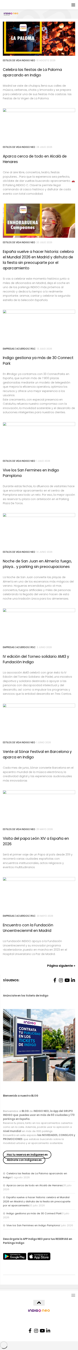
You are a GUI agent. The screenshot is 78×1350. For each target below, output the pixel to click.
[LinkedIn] (73, 980)
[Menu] (73, 4)
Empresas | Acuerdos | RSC (19, 348)
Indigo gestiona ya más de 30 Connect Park (33, 1213)
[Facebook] (54, 980)
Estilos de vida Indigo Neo (19, 60)
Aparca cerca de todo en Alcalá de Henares (34, 1185)
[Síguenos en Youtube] (67, 980)
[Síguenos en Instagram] (60, 980)
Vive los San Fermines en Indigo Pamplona (33, 1225)
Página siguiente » (61, 966)
